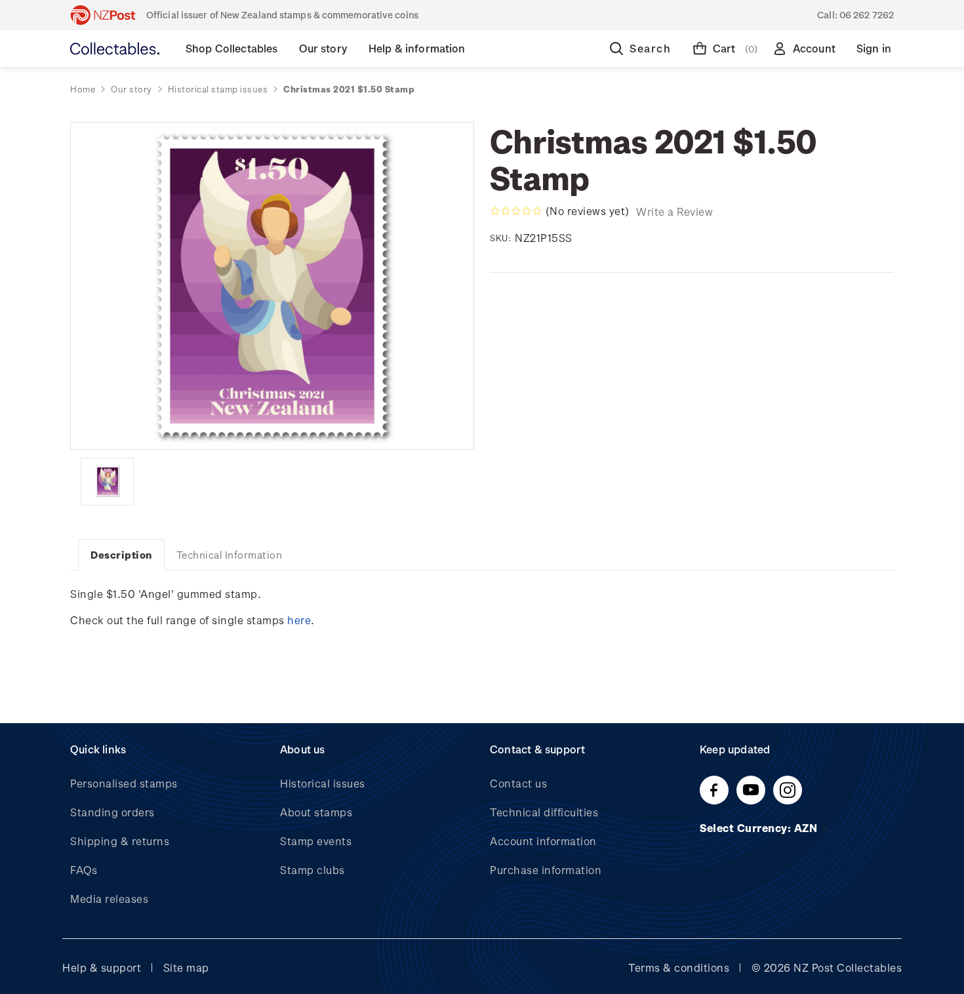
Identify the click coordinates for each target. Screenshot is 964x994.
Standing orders (112, 812)
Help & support (101, 967)
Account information (543, 841)
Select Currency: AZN (760, 828)
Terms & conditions (678, 967)
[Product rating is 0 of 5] (516, 211)
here (299, 620)
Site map (186, 967)
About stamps (316, 812)
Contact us (518, 783)
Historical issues (322, 783)
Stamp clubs (312, 870)
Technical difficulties (544, 812)
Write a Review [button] (674, 211)
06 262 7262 (866, 14)
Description (121, 555)
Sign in (873, 48)
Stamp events (315, 841)
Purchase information (545, 870)
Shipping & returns (119, 841)
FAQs (83, 870)
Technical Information (229, 555)
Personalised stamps (124, 783)
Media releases (109, 898)
